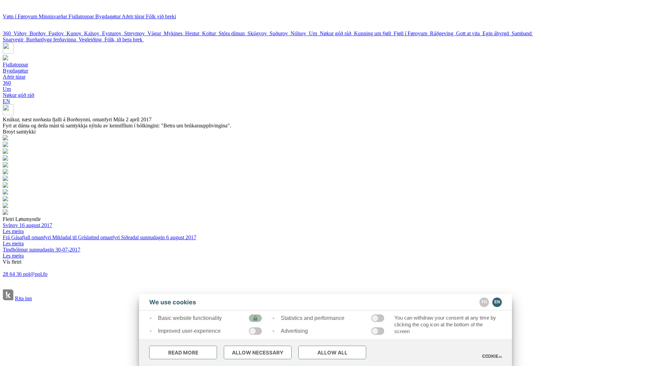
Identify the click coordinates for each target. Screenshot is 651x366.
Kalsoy (93, 33)
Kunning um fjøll (374, 33)
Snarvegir (14, 39)
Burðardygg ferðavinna (52, 39)
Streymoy (135, 33)
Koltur (210, 33)
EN (6, 101)
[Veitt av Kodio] (8, 295)
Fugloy (57, 33)
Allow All (332, 352)
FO (484, 302)
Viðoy (21, 33)
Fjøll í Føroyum (412, 33)
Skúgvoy (259, 33)
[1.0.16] (492, 356)
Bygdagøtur (108, 16)
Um (314, 33)
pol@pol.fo (35, 274)
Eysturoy (113, 33)
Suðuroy (280, 33)
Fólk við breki (161, 16)
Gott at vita (469, 33)
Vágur (155, 33)
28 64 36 (13, 274)
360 (8, 33)
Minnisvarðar (53, 16)
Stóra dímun (233, 33)
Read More (183, 352)
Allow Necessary (257, 352)
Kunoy (75, 33)
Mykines (174, 33)
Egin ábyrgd (497, 33)
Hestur (193, 33)
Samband (522, 33)
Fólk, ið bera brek (124, 39)
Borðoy (38, 33)
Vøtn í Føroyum (21, 16)
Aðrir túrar (134, 16)
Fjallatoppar (81, 16)
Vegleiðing (91, 39)
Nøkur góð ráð (337, 33)
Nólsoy (300, 33)
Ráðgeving (443, 33)
